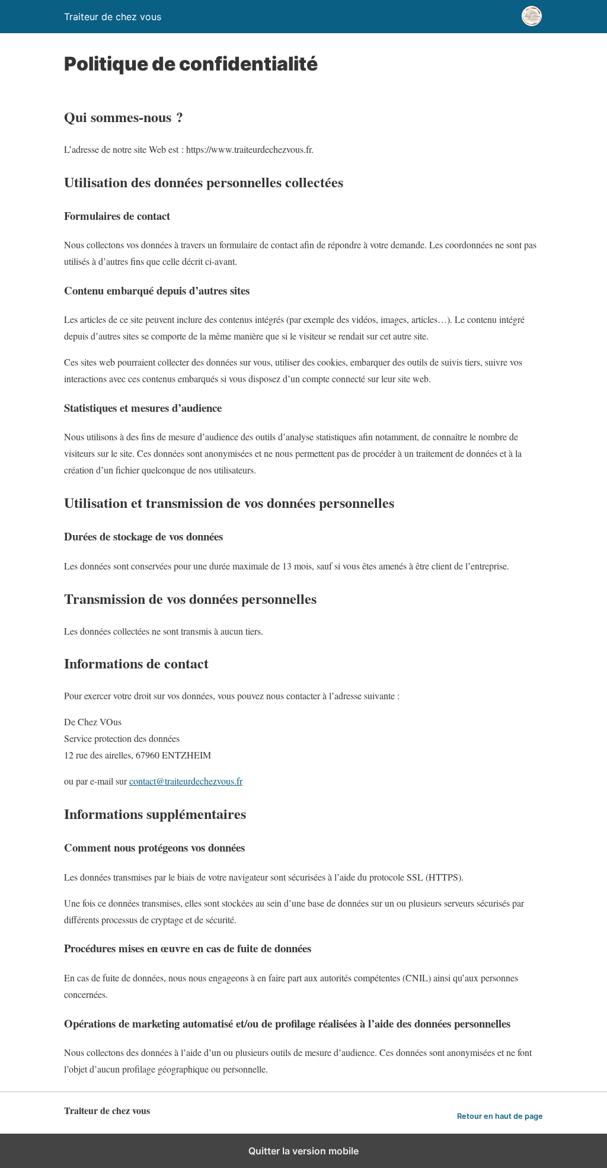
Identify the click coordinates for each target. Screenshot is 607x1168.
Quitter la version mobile (303, 1151)
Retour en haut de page (500, 1116)
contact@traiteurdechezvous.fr (185, 781)
